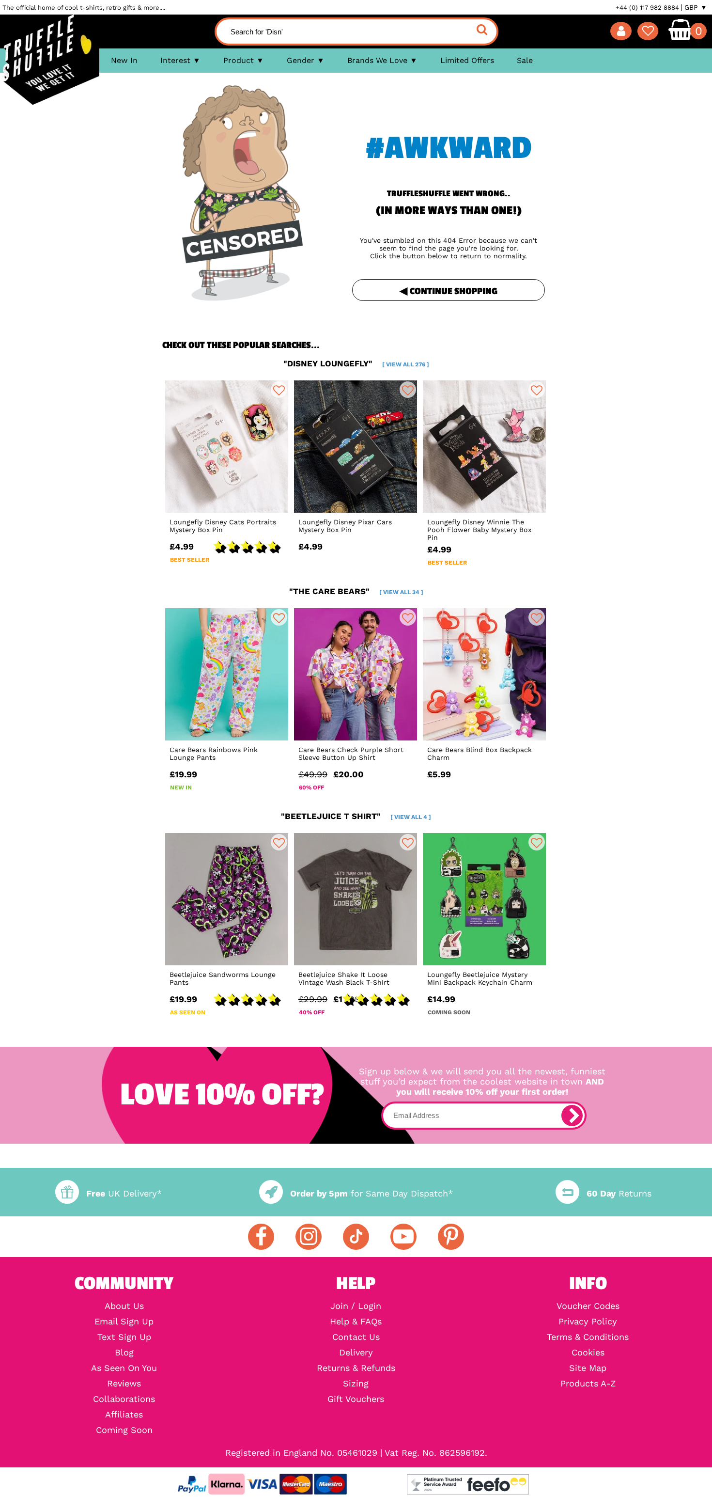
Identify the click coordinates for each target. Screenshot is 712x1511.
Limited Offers (467, 60)
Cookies (588, 1352)
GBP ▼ (695, 7)
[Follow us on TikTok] (356, 1237)
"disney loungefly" (356, 363)
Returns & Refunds (356, 1368)
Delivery (356, 1352)
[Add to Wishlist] (279, 389)
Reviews (124, 1383)
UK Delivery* (124, 1193)
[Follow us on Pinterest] (451, 1237)
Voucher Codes (588, 1306)
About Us (124, 1306)
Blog (124, 1352)
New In (124, 60)
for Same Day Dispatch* (371, 1193)
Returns (619, 1193)
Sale (525, 60)
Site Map (587, 1368)
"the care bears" (356, 591)
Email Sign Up (124, 1321)
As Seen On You (124, 1368)
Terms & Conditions (588, 1337)
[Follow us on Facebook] (261, 1237)
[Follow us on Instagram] (308, 1237)
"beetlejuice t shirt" (356, 816)
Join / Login (355, 1306)
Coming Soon (124, 1430)
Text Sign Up (124, 1337)
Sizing (356, 1383)
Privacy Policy (587, 1321)
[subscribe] (572, 1115)
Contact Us (356, 1337)
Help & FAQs (356, 1321)
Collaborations (124, 1399)
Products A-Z (588, 1383)
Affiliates (124, 1414)
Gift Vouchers (355, 1399)
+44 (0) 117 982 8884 (647, 7)
